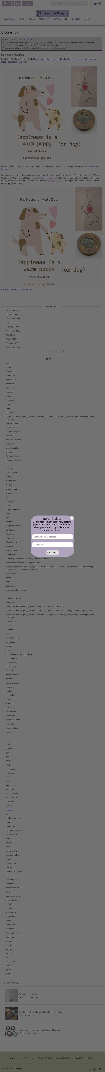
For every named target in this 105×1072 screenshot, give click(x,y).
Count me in (52, 552)
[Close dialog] (72, 518)
